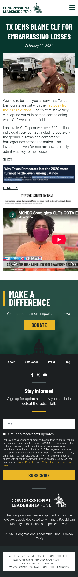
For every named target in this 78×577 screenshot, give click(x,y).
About (11, 362)
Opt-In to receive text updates (31, 434)
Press (51, 362)
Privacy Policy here (27, 462)
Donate (39, 325)
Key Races (31, 362)
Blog (67, 362)
